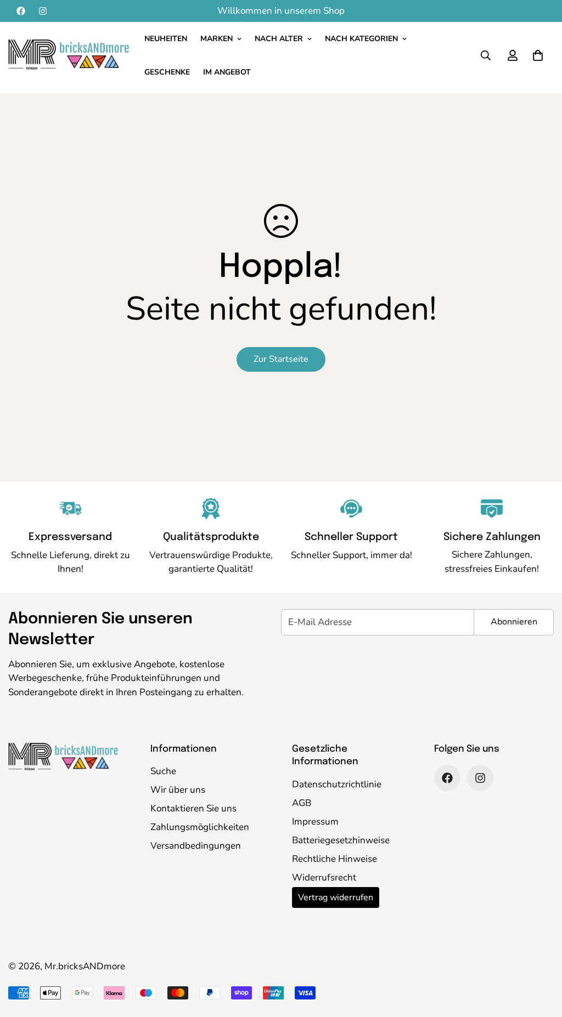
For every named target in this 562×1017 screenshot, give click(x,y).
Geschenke (167, 72)
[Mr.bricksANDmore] (68, 55)
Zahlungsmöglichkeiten (199, 827)
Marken (216, 38)
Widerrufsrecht (324, 877)
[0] (537, 55)
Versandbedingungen (195, 845)
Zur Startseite (281, 359)
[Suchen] (485, 55)
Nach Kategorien (361, 38)
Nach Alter (279, 38)
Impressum (315, 821)
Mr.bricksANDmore (84, 966)
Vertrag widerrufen (335, 897)
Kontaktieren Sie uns (193, 808)
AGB (301, 803)
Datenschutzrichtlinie (336, 784)
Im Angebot (227, 72)
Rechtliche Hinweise (334, 859)
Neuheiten (165, 38)
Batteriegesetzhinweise (341, 840)
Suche (163, 771)
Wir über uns (177, 789)
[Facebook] (20, 11)
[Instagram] (42, 11)
